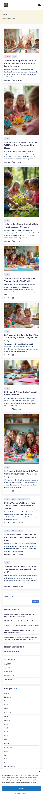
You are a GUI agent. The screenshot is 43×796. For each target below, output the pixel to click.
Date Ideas (7, 712)
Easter (8, 56)
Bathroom (7, 697)
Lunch (6, 751)
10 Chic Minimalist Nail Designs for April (18, 621)
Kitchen (6, 743)
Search (7, 596)
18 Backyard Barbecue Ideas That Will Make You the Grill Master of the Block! (21, 615)
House (6, 736)
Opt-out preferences (20, 793)
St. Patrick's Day (9, 766)
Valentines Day (23, 499)
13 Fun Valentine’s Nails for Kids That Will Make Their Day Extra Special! (19, 506)
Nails (13, 499)
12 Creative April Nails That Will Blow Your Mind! (21, 626)
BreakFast (7, 705)
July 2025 (7, 664)
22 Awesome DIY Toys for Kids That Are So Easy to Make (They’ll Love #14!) (21, 338)
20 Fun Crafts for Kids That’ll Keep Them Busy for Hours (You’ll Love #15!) (20, 569)
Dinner (6, 716)
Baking (6, 693)
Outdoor (7, 759)
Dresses (7, 720)
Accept (21, 788)
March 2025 (8, 671)
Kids (14, 56)
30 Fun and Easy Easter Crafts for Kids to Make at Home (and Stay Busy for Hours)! (20, 63)
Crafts (6, 708)
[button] (40, 771)
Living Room (8, 747)
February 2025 (9, 675)
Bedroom (7, 701)
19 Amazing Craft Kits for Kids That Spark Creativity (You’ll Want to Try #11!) (21, 474)
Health (6, 732)
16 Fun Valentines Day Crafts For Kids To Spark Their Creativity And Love (20, 537)
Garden (6, 728)
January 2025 (8, 679)
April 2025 (7, 668)
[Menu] (39, 4)
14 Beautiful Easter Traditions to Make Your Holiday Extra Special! (19, 631)
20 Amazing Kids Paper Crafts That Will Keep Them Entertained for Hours (21, 145)
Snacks (6, 763)
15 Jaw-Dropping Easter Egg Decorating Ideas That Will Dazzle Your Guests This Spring (20, 638)
